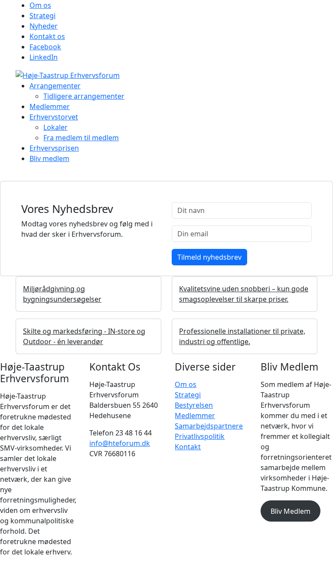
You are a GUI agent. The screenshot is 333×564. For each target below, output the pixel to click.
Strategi (42, 15)
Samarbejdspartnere (209, 426)
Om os (40, 5)
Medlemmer (49, 106)
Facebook (45, 47)
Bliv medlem (49, 158)
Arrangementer (55, 85)
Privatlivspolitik (200, 436)
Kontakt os (47, 36)
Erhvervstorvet (53, 117)
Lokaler (55, 127)
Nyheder (43, 26)
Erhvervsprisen (54, 148)
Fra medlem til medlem (81, 137)
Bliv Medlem (290, 511)
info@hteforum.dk (119, 443)
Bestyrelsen (194, 405)
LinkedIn (43, 57)
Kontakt (188, 446)
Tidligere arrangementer (83, 96)
